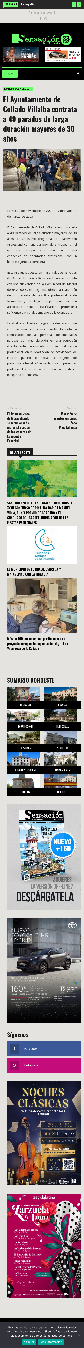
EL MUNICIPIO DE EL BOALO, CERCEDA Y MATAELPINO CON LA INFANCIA (34, 572)
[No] (79, 1335)
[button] (74, 4)
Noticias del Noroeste (18, 88)
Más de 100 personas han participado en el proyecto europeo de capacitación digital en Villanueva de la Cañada (37, 643)
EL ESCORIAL (62, 726)
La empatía (27, 4)
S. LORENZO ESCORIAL (25, 770)
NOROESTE (62, 792)
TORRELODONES (26, 726)
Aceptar (29, 1342)
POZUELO (62, 704)
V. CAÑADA (26, 748)
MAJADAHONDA (62, 770)
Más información (51, 1342)
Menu (11, 74)
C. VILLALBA (62, 748)
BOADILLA (25, 792)
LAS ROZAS (25, 704)
